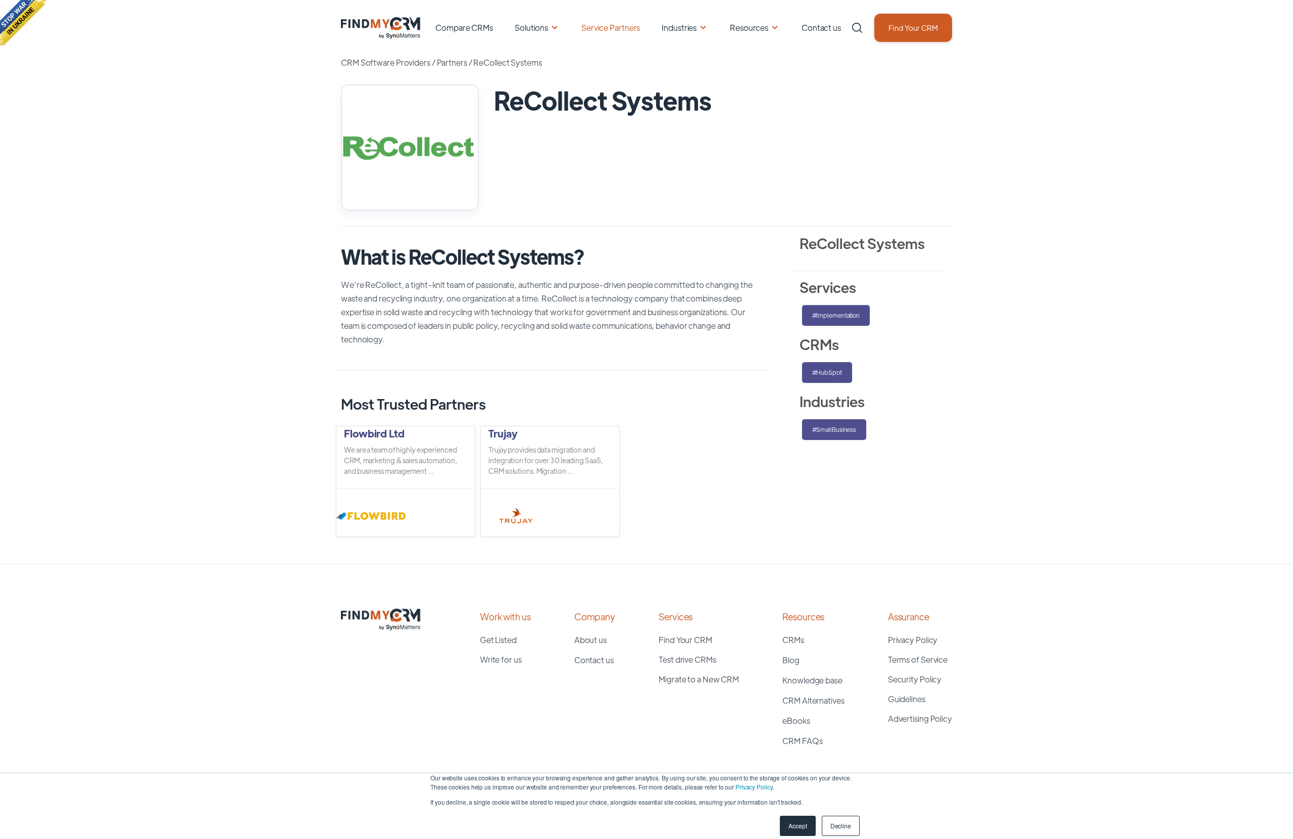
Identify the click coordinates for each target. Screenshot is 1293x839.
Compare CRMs (464, 27)
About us (590, 639)
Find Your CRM (913, 27)
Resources (749, 27)
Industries (679, 27)
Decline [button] (840, 825)
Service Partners (610, 27)
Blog (791, 660)
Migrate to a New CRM (699, 679)
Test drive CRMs (687, 659)
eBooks (796, 720)
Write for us (501, 659)
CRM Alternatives (813, 700)
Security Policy (915, 679)
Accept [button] (797, 825)
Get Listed (498, 639)
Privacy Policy (754, 786)
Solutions (531, 27)
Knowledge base (812, 680)
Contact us (821, 27)
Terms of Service (918, 659)
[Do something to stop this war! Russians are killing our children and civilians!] (22, 22)
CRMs (793, 639)
